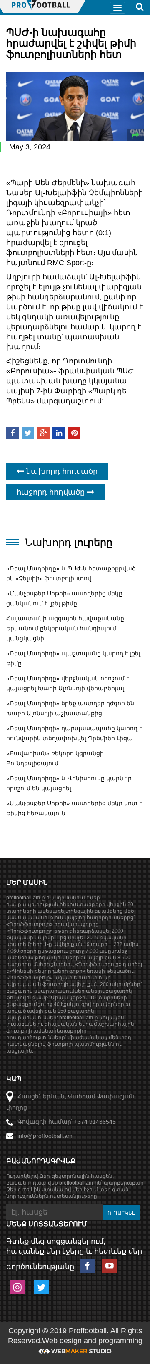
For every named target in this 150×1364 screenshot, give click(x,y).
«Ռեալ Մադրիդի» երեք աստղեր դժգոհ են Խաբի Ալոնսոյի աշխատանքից (70, 708)
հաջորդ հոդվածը (52, 492)
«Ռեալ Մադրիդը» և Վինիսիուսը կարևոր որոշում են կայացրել (69, 783)
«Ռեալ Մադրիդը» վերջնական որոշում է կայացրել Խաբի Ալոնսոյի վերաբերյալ (67, 683)
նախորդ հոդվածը (61, 471)
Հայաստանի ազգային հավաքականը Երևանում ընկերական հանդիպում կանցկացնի (65, 628)
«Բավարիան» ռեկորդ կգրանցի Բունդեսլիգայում (55, 758)
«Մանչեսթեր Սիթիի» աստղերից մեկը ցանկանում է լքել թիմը (64, 598)
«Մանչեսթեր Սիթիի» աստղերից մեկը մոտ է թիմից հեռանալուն (74, 808)
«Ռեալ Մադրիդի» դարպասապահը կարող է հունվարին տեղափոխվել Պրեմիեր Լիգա (74, 733)
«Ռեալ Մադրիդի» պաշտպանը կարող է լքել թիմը (73, 658)
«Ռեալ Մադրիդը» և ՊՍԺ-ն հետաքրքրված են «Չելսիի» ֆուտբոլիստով (71, 573)
